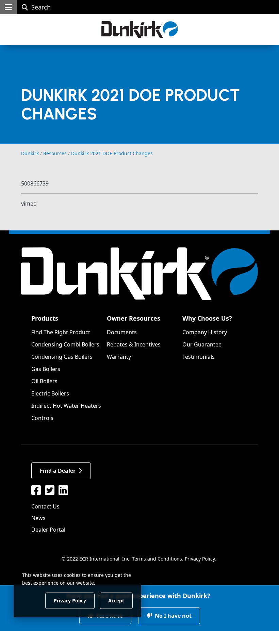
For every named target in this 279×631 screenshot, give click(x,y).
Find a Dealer (58, 470)
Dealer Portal (48, 529)
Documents (122, 332)
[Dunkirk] (139, 29)
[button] (8, 7)
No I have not (172, 615)
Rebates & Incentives (134, 344)
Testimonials (198, 356)
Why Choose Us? (207, 318)
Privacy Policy (200, 558)
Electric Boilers (50, 393)
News (38, 518)
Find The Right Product (60, 332)
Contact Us (45, 506)
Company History (204, 332)
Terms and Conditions (157, 558)
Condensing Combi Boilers (65, 344)
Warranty (119, 356)
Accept (116, 600)
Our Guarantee (201, 344)
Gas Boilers (45, 369)
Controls (42, 418)
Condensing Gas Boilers (62, 356)
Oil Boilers (44, 381)
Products (44, 318)
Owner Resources (133, 318)
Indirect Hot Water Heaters (66, 405)
